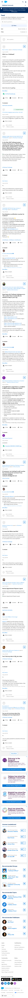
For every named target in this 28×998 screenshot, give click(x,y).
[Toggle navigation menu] (25, 5)
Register (11, 10)
